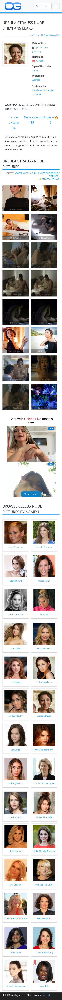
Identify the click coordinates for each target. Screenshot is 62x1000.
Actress (36, 79)
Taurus (36, 70)
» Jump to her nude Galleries (45, 35)
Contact (46, 995)
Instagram (48, 90)
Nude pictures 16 (14, 122)
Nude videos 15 (32, 120)
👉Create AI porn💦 (49, 179)
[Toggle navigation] (56, 6)
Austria (39, 60)
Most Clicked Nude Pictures (50, 174)
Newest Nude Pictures (26, 173)
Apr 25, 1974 (41, 47)
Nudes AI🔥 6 (50, 120)
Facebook (37, 90)
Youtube (36, 94)
